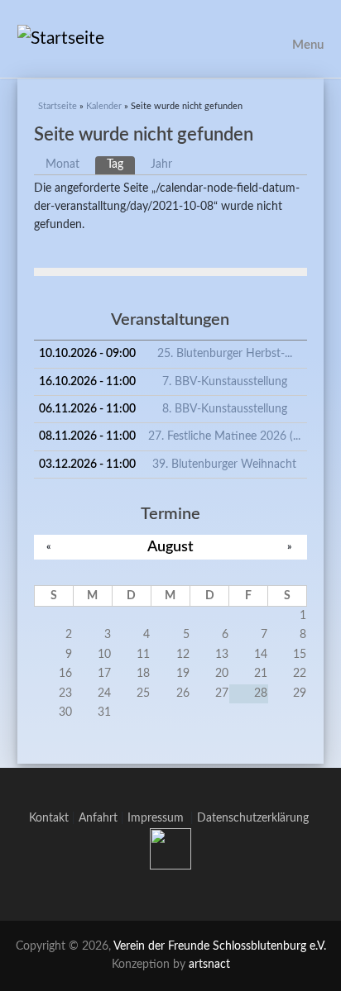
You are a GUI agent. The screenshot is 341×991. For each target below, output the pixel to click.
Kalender (104, 106)
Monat (62, 164)
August (170, 547)
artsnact (209, 964)
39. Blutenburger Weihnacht (224, 464)
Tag (121, 164)
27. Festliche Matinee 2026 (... (224, 436)
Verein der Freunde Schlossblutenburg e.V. (219, 946)
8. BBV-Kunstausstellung (224, 409)
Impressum (158, 818)
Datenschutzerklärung (253, 818)
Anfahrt (98, 818)
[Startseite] (170, 39)
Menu (308, 45)
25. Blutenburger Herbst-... (224, 354)
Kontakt (49, 818)
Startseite (57, 106)
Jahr (161, 164)
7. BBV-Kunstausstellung (224, 382)
